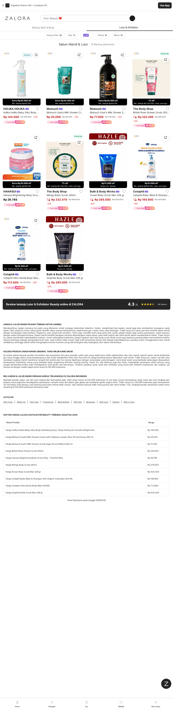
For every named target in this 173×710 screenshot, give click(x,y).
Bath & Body (63, 402)
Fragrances (48, 402)
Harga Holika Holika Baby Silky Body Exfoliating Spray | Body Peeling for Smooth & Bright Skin (50, 430)
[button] (86, 5)
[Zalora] (17, 18)
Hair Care (34, 402)
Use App (165, 5)
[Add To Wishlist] (37, 108)
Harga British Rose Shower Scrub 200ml (24, 451)
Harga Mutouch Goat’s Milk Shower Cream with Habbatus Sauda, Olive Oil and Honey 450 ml (49, 437)
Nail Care (103, 402)
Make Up (21, 402)
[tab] (43, 27)
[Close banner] (3, 5)
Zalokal (115, 402)
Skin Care (8, 402)
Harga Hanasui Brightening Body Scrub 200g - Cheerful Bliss (34, 458)
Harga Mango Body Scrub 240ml (21, 465)
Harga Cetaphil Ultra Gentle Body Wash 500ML (28, 485)
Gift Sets (78, 402)
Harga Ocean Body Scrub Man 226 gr (23, 471)
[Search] (132, 18)
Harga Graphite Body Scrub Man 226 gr (24, 492)
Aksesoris (90, 402)
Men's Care (129, 402)
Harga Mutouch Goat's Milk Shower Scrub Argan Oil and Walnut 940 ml (39, 444)
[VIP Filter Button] (87, 35)
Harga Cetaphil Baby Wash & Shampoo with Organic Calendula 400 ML (39, 478)
